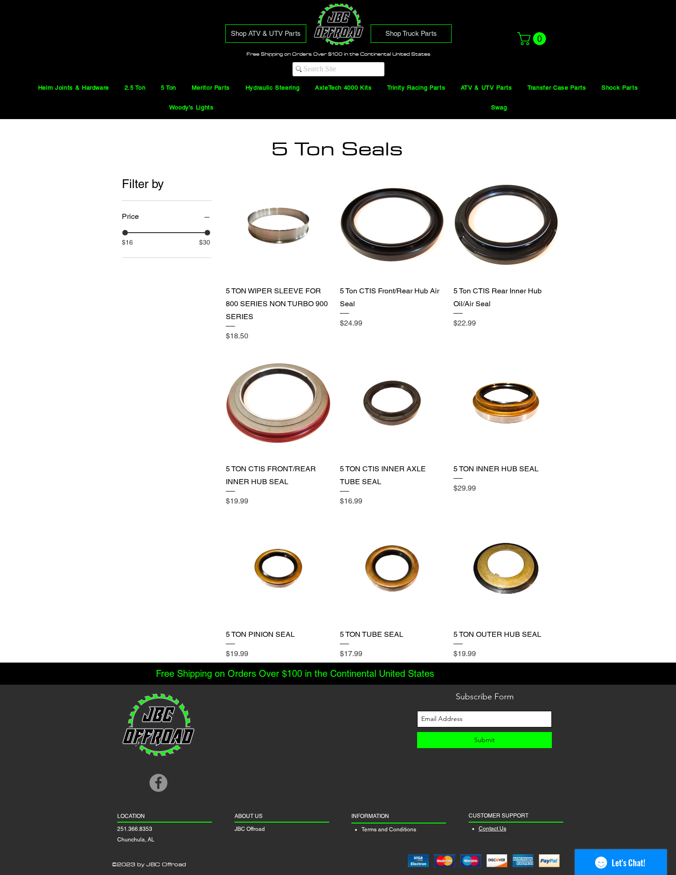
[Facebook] (158, 783)
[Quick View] (278, 224)
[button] (533, 38)
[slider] (125, 232)
